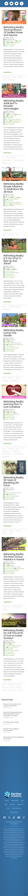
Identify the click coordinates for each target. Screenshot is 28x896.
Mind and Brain (8, 117)
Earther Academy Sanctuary (15, 306)
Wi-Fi (10, 163)
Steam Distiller (11, 79)
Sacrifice (4, 690)
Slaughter (20, 690)
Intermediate (16, 42)
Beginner (19, 41)
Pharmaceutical (6, 451)
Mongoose (5, 609)
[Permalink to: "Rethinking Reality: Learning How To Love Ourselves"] (14, 391)
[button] (6, 3)
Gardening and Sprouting (15, 344)
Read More (7, 72)
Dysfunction (10, 448)
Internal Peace (6, 309)
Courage (4, 306)
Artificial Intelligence (10, 157)
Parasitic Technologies (19, 160)
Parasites (7, 121)
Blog (5, 42)
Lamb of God (5, 687)
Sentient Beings (12, 690)
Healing (17, 448)
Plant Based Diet (9, 274)
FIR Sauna (13, 77)
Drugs (4, 448)
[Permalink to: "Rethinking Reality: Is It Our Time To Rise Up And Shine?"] (14, 246)
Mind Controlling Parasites (12, 119)
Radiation (5, 163)
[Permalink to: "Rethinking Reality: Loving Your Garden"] (14, 320)
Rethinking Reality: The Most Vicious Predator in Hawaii (14, 556)
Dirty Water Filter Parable (11, 722)
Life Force (5, 533)
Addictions (11, 114)
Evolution (18, 530)
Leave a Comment (10, 45)
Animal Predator (6, 606)
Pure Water (20, 77)
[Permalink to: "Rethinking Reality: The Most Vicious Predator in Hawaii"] (14, 544)
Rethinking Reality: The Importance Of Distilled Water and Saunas (14, 31)
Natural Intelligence (7, 160)
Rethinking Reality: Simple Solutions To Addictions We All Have (14, 188)
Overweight (10, 234)
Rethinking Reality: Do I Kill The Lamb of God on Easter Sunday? (14, 634)
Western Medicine (14, 380)
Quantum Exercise (6, 453)
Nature (10, 533)
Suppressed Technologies (11, 122)
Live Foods (17, 378)
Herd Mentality (11, 684)
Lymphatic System (9, 44)
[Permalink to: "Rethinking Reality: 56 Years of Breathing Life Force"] (14, 467)
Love (22, 448)
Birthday (5, 530)
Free (9, 42)
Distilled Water (6, 77)
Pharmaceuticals (16, 451)
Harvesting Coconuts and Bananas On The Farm (13, 737)
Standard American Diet (18, 453)
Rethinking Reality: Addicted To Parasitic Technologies (14, 104)
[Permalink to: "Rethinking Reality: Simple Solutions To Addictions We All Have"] (14, 174)
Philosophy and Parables (11, 272)
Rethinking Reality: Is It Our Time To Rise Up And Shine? (14, 259)
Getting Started (13, 199)
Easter (4, 684)
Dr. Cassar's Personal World (12, 343)
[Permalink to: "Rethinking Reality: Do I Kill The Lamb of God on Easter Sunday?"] (14, 620)
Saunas (4, 79)
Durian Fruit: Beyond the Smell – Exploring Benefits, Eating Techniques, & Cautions (12, 713)
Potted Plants (5, 380)
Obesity (4, 234)
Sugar (17, 234)
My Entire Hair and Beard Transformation (11, 729)
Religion (18, 687)
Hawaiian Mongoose (16, 606)
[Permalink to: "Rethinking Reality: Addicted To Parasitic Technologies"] (14, 91)
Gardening (10, 378)
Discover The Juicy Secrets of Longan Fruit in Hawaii (12, 704)
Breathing (11, 530)
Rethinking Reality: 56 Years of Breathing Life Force (14, 481)
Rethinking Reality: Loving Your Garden (14, 332)
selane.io (16, 823)
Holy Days (19, 684)
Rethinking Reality (9, 41)
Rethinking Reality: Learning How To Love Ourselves (14, 404)
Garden (4, 378)
